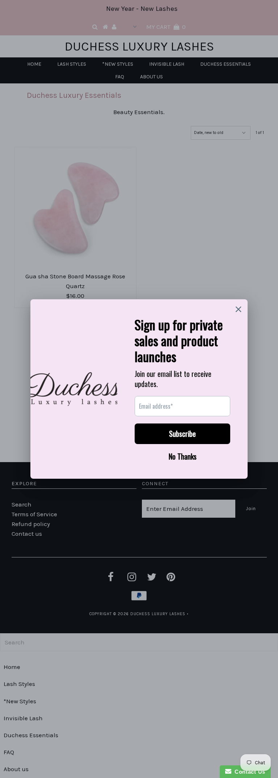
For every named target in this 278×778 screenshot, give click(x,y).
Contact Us (248, 772)
